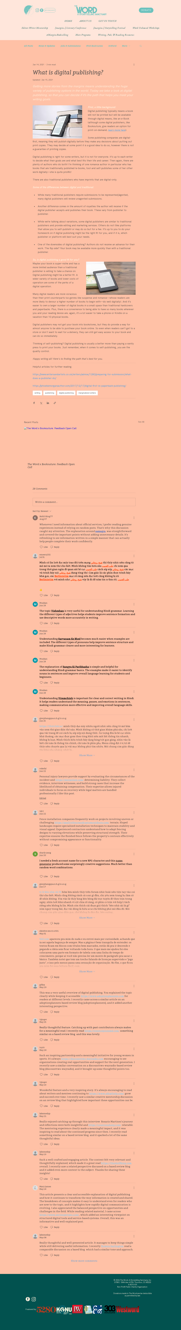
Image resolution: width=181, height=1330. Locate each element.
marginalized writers (87, 393)
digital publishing (66, 393)
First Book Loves (94, 45)
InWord (112, 45)
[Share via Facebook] (34, 403)
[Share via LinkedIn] (48, 403)
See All (141, 422)
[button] (85, 21)
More (124, 45)
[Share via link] (54, 403)
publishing (49, 393)
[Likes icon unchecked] (41, 547)
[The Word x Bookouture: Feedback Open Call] (53, 443)
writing (37, 393)
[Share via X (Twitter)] (41, 403)
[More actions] (134, 64)
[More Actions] (134, 517)
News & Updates (47, 45)
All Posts (28, 45)
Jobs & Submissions (71, 45)
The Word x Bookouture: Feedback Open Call (51, 466)
